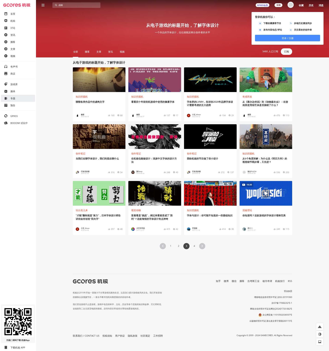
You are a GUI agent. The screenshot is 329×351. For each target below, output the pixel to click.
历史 (311, 5)
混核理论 (247, 210)
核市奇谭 (267, 281)
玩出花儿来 (82, 210)
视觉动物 (136, 210)
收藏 (301, 5)
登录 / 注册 (288, 38)
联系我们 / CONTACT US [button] (86, 335)
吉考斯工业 (253, 281)
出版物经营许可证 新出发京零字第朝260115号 (270, 320)
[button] (163, 246)
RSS (290, 281)
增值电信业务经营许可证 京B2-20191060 (273, 297)
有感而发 (247, 96)
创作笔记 (80, 153)
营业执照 (288, 291)
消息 (321, 5)
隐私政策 (132, 335)
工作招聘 (158, 335)
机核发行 (280, 281)
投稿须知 (107, 335)
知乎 (218, 281)
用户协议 (120, 335)
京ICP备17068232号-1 (281, 302)
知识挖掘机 (82, 96)
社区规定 (145, 335)
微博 (226, 281)
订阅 (286, 51)
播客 (242, 281)
